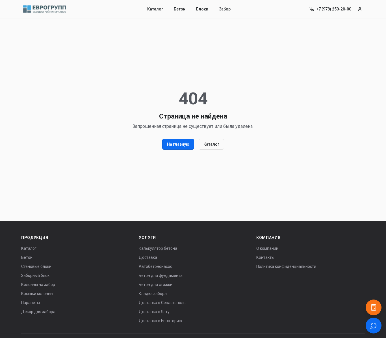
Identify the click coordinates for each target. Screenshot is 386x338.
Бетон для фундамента (161, 275)
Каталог (155, 9)
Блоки (202, 9)
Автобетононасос (155, 266)
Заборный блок (35, 275)
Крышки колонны (37, 293)
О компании (267, 248)
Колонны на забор (38, 284)
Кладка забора (153, 293)
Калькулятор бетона (158, 248)
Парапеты (30, 302)
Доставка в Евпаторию (160, 320)
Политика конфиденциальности (286, 266)
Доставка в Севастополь (162, 302)
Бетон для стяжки (155, 284)
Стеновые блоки (36, 266)
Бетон (179, 9)
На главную (178, 144)
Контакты (265, 257)
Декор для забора (38, 311)
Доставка (148, 257)
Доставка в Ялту (154, 311)
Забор (225, 9)
